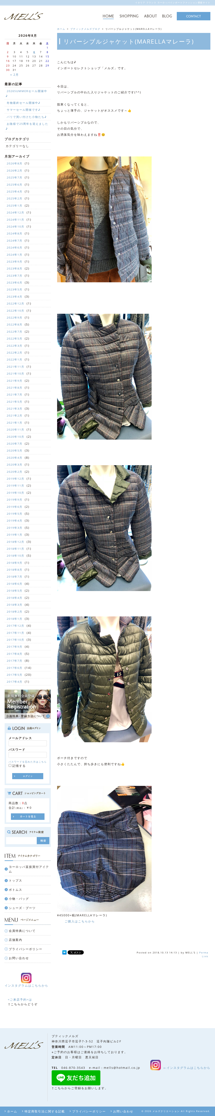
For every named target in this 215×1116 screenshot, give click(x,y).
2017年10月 (15, 640)
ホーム (12, 1111)
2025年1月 (14, 205)
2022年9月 (14, 317)
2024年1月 (14, 255)
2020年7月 (14, 443)
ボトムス (15, 890)
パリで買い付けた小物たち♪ (27, 117)
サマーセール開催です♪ (24, 110)
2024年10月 (15, 226)
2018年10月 (15, 555)
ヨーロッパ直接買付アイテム (29, 869)
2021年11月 (15, 367)
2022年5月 (14, 338)
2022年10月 (15, 311)
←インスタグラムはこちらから (186, 1068)
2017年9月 (14, 647)
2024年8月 (14, 233)
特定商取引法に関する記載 (45, 1111)
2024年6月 (14, 247)
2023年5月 (14, 289)
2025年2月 (14, 198)
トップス (15, 880)
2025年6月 (14, 184)
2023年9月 (14, 261)
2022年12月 (15, 303)
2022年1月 (14, 359)
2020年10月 (15, 437)
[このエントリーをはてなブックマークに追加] (64, 952)
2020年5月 (14, 450)
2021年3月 (14, 408)
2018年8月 (14, 570)
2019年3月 (14, 528)
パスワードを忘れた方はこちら (28, 761)
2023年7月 (14, 275)
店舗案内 (15, 940)
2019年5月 (14, 514)
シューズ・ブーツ (22, 908)
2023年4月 (14, 296)
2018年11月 (15, 549)
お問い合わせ (19, 958)
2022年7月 (14, 331)
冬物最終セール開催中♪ (24, 103)
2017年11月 (15, 633)
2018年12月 (15, 542)
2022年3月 (14, 346)
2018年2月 (14, 611)
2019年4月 (14, 520)
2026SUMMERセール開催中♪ (26, 93)
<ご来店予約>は (20, 999)
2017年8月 (14, 654)
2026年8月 (14, 163)
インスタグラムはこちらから (26, 985)
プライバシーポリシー (25, 949)
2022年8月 (14, 324)
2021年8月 (14, 387)
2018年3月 (14, 605)
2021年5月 (14, 402)
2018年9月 (14, 563)
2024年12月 (15, 212)
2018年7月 (14, 576)
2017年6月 (14, 668)
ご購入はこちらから (80, 921)
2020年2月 (14, 472)
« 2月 (14, 75)
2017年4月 (14, 682)
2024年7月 (14, 240)
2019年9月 (14, 499)
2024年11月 (15, 219)
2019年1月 (14, 535)
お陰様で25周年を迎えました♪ (27, 126)
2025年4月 (14, 191)
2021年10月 (15, 373)
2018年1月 (14, 619)
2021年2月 (14, 415)
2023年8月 (14, 268)
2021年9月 (14, 381)
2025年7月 (14, 177)
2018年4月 (14, 598)
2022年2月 (14, 352)
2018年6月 (14, 584)
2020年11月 (15, 429)
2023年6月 (14, 282)
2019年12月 (15, 479)
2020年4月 (14, 458)
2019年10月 (15, 493)
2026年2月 (14, 170)
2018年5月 (14, 591)
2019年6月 (14, 507)
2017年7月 (14, 661)
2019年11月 (15, 485)
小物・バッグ (19, 899)
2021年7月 (14, 394)
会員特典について (22, 931)
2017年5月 (14, 675)
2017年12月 (15, 626)
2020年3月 (14, 464)
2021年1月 (14, 423)
